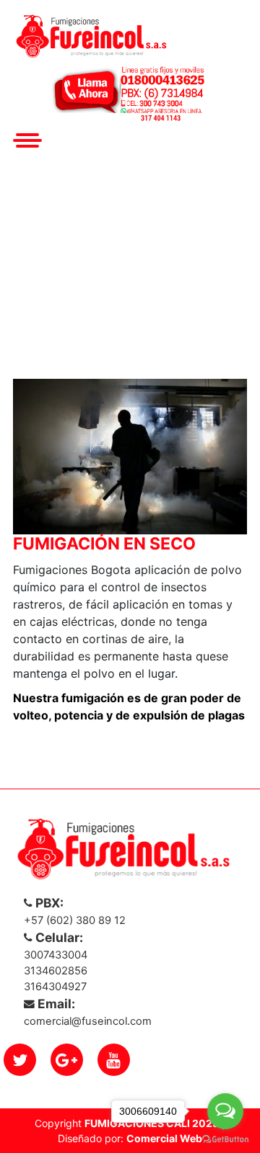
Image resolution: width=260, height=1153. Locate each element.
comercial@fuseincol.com (88, 1021)
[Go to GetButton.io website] (225, 1138)
